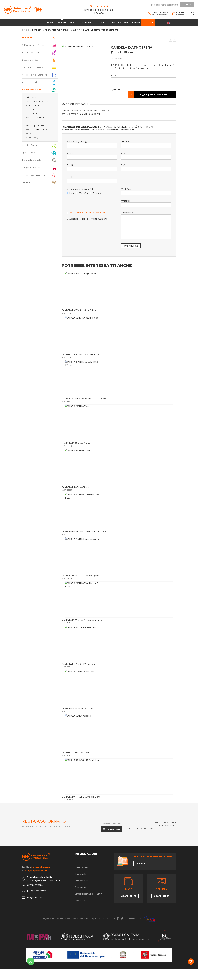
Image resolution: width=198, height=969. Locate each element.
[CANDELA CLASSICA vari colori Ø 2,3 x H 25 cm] (119, 378)
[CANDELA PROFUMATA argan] (119, 422)
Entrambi (97, 193)
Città (123, 165)
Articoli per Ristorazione (31, 145)
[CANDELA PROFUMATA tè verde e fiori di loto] (119, 511)
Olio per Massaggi (33, 138)
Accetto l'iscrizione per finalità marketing (88, 219)
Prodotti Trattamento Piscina (36, 130)
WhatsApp (83, 193)
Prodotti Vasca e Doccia (35, 117)
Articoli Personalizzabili (31, 52)
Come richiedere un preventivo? (88, 894)
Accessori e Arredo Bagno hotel (34, 75)
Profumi (29, 134)
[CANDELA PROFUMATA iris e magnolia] (119, 555)
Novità (73, 23)
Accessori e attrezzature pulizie (34, 175)
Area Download (81, 867)
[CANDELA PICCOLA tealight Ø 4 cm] (119, 290)
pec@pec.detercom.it (36, 891)
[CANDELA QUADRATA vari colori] (119, 688)
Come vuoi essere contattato (80, 189)
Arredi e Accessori (29, 82)
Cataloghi (148, 23)
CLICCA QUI (99, 12)
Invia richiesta (131, 246)
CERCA (188, 5)
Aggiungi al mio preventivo (154, 94)
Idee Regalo (26, 182)
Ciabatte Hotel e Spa (30, 60)
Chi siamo (49, 23)
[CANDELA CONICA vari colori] (170, 40)
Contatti (135, 23)
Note (113, 76)
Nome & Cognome (77, 141)
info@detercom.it (34, 897)
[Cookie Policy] (191, 961)
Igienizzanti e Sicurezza (31, 153)
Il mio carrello (80, 874)
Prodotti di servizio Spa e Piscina (38, 101)
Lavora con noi (81, 900)
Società (70, 153)
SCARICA (140, 863)
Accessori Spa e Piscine (35, 126)
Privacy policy (80, 887)
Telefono (125, 141)
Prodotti (62, 23)
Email (70, 165)
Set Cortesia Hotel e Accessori (34, 45)
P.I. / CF (124, 153)
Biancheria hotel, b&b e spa (32, 67)
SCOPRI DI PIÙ (128, 896)
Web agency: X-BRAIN (133, 919)
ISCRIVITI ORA (113, 829)
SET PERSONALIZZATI (118, 23)
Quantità (115, 89)
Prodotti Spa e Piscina (31, 90)
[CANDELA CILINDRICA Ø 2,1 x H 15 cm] (119, 334)
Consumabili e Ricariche (31, 160)
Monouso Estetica (32, 105)
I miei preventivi (81, 881)
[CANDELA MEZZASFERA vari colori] (119, 644)
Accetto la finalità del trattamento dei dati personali (89, 213)
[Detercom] (23, 9)
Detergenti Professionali (31, 167)
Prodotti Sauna (31, 113)
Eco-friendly (86, 23)
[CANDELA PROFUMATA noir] (119, 467)
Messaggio (127, 213)
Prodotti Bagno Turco (33, 109)
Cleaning (100, 23)
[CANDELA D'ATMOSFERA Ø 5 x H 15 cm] (174, 40)
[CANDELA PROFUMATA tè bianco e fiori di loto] (119, 599)
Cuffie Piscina (31, 97)
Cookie (112, 919)
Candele (29, 122)
